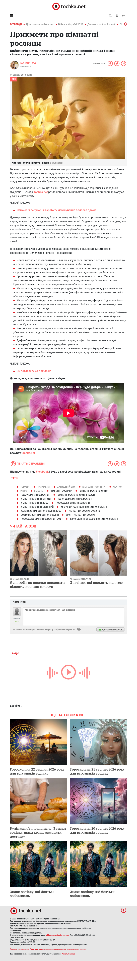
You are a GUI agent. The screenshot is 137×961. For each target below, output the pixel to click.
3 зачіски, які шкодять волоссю (96, 582)
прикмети (43, 486)
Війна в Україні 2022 (70, 24)
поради (24, 486)
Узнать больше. (68, 954)
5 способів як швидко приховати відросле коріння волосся (37, 584)
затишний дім (66, 486)
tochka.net (28, 453)
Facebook (42, 471)
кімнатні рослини (93, 486)
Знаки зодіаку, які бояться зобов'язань (32, 893)
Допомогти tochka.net (40, 24)
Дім (14, 79)
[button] (117, 15)
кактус (117, 486)
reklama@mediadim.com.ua (57, 935)
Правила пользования (19, 949)
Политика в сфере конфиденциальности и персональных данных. (58, 949)
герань (38, 490)
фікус (23, 490)
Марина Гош (28, 62)
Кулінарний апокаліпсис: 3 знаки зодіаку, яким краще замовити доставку (38, 832)
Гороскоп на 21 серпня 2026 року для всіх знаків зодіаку (97, 771)
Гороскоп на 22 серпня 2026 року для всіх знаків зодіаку (37, 771)
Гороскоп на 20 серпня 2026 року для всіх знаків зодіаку (97, 830)
